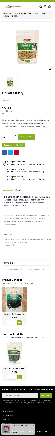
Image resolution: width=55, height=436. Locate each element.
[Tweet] (10, 152)
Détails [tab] (18, 190)
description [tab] (8, 190)
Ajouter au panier (26, 136)
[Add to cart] (19, 322)
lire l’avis (5, 100)
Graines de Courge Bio (14, 314)
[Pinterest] (16, 152)
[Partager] (4, 152)
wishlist (19, 145)
